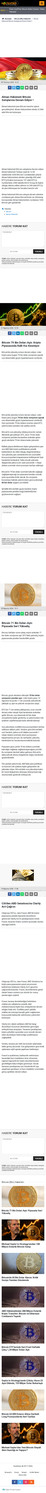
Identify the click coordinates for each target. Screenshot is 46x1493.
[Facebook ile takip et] (14, 1482)
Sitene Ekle (22, 1475)
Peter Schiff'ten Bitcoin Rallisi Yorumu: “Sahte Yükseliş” (27, 10)
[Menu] (42, 3)
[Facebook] (10, 87)
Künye (16, 1472)
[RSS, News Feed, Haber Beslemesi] (31, 1482)
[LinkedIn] (18, 87)
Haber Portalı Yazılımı (13, 1490)
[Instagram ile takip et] (26, 1482)
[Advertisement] (23, 39)
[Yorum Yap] (36, 87)
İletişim (24, 1472)
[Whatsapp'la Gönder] (22, 87)
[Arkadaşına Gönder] (26, 87)
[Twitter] (14, 87)
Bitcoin (8, 212)
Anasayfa (8, 1472)
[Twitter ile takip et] (20, 1482)
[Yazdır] (31, 87)
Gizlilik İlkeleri (34, 1472)
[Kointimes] (10, 3)
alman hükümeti (12, 214)
